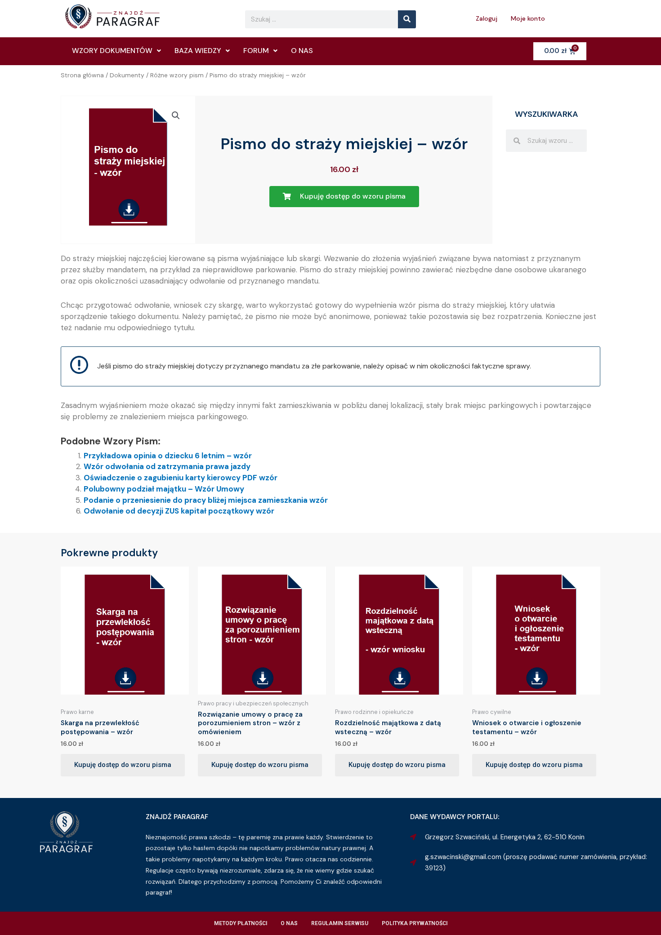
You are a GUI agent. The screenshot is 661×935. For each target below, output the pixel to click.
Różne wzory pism (177, 75)
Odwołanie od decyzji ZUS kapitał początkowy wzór (179, 511)
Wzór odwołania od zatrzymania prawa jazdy (167, 466)
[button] (176, 115)
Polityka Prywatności (414, 923)
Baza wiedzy (197, 50)
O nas (302, 50)
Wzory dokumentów (112, 50)
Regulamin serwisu (339, 923)
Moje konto (528, 18)
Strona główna (82, 75)
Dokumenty (127, 75)
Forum (256, 50)
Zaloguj (486, 18)
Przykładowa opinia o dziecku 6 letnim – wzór (168, 456)
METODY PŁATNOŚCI (240, 923)
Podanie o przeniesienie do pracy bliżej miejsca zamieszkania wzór (206, 500)
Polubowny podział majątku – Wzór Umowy (164, 489)
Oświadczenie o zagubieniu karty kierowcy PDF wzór (180, 478)
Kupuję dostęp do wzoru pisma (122, 765)
